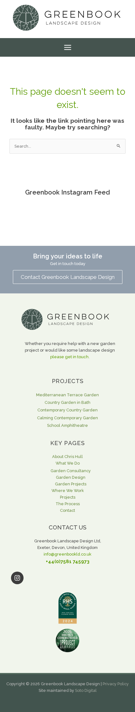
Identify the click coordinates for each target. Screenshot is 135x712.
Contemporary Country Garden (67, 410)
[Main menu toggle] (67, 47)
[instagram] (67, 578)
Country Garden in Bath (67, 402)
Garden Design (70, 477)
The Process (68, 503)
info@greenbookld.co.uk (67, 554)
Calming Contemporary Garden (67, 417)
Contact (67, 510)
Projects (67, 497)
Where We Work (67, 490)
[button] (67, 277)
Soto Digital (86, 690)
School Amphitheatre (67, 425)
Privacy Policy (116, 683)
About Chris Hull (67, 456)
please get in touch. (69, 356)
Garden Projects (70, 484)
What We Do (68, 463)
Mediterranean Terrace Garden (67, 395)
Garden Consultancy (71, 470)
